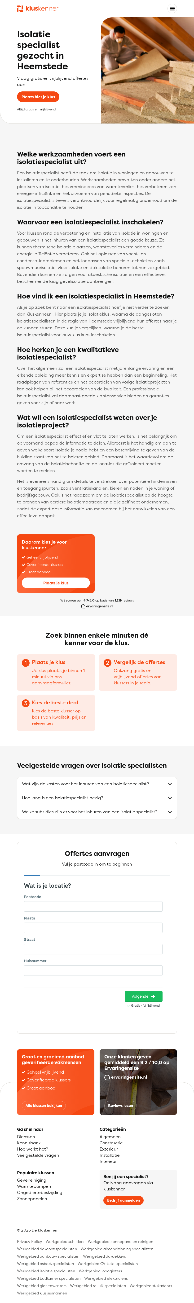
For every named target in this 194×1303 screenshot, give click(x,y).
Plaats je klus (56, 583)
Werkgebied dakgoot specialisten (47, 1248)
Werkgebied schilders (65, 1241)
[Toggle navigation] (172, 8)
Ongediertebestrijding (39, 1192)
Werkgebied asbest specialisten (45, 1263)
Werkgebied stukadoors (151, 1285)
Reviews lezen (120, 1105)
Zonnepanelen (32, 1199)
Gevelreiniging (31, 1180)
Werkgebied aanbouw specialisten (48, 1256)
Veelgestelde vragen (38, 1155)
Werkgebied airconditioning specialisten (117, 1248)
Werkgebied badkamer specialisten (49, 1278)
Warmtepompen (34, 1186)
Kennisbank (29, 1143)
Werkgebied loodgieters (100, 1271)
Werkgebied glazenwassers (41, 1285)
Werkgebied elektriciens (106, 1278)
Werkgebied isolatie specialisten (46, 1271)
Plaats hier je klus (38, 97)
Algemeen (110, 1137)
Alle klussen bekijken (44, 1105)
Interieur (108, 1161)
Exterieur (109, 1149)
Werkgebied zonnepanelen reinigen (120, 1241)
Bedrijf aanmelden (123, 1200)
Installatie (110, 1155)
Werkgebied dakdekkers (104, 1256)
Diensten (26, 1137)
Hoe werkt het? (32, 1149)
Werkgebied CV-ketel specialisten (108, 1263)
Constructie (111, 1143)
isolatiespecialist (42, 173)
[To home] (37, 8)
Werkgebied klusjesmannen (42, 1293)
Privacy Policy (29, 1241)
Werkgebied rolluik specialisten (98, 1285)
